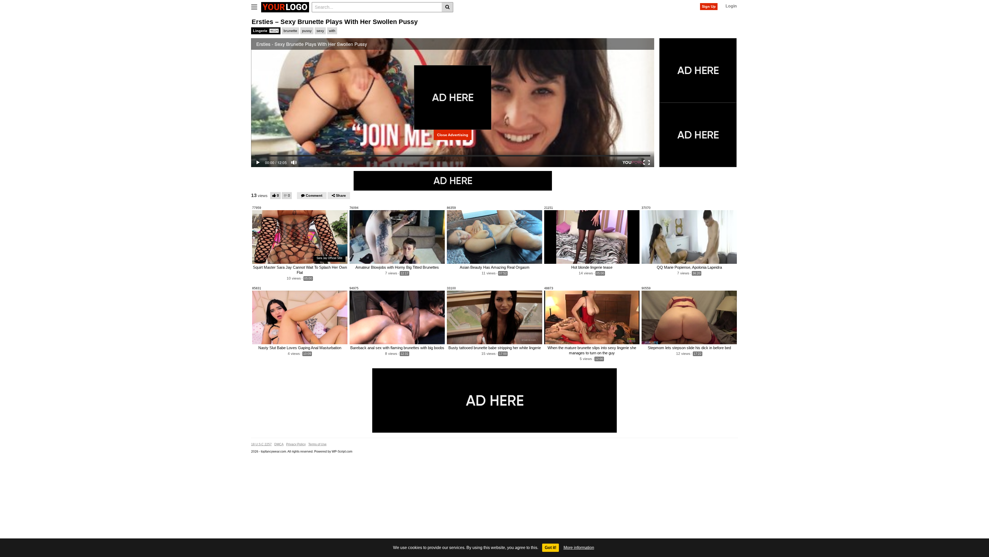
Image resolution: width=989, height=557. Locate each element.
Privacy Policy (296, 444)
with (332, 31)
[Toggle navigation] (256, 6)
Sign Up (709, 6)
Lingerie (265, 31)
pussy (307, 31)
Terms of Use (317, 444)
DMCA (279, 444)
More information (579, 547)
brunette (290, 31)
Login (731, 6)
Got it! (550, 547)
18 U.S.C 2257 (261, 444)
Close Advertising (452, 135)
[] (447, 7)
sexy (320, 31)
